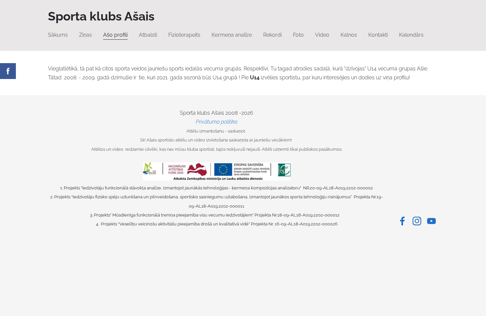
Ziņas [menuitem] (85, 35)
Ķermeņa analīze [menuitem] (232, 35)
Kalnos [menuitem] (349, 35)
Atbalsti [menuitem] (148, 35)
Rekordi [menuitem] (272, 35)
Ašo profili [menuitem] (115, 35)
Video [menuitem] (322, 35)
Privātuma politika (216, 122)
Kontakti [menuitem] (378, 35)
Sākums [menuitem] (58, 35)
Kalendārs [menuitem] (411, 35)
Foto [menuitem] (298, 35)
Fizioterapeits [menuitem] (184, 35)
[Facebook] (402, 221)
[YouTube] (431, 221)
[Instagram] (417, 221)
